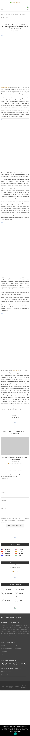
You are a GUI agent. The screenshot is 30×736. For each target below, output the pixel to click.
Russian (7, 555)
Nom (3, 492)
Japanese (7, 553)
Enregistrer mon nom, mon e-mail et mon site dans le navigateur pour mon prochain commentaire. (15, 520)
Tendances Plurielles (6, 675)
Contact (17, 645)
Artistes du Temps (6, 671)
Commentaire (5, 478)
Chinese (21, 553)
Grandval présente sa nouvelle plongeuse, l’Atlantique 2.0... (15, 458)
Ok (15, 733)
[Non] (28, 730)
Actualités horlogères (13, 14)
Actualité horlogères (6, 648)
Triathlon (10, 409)
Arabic (21, 555)
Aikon (3, 409)
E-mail (3, 500)
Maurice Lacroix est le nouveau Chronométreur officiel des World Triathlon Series (14, 16)
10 (21, 463)
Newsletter (18, 648)
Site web (3, 508)
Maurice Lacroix (5, 87)
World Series (18, 409)
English (21, 549)
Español (21, 551)
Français (7, 549)
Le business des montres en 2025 (15, 567)
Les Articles (4, 651)
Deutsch (7, 551)
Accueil (2, 14)
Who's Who (4, 655)
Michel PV (17, 30)
